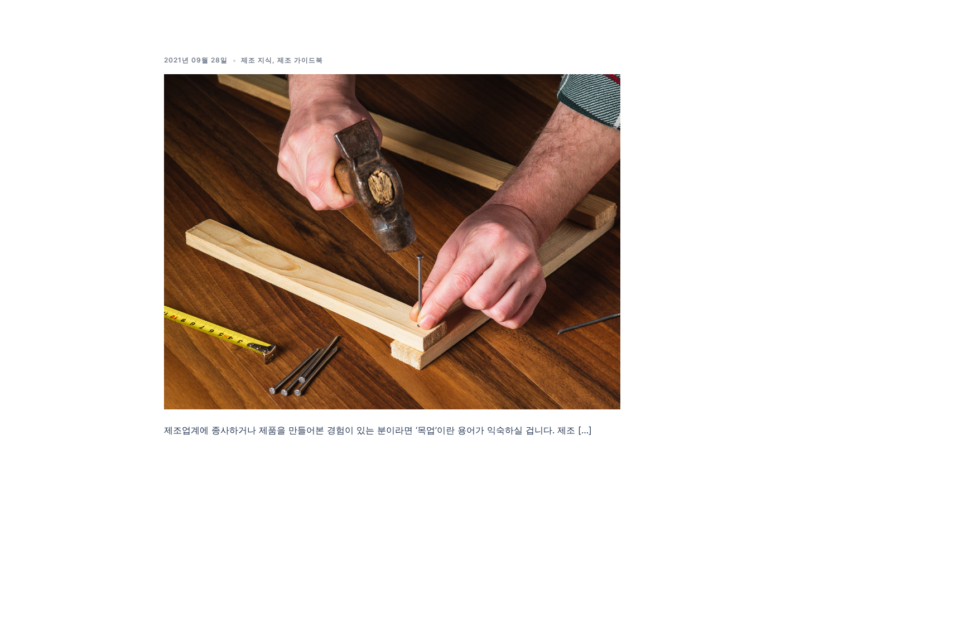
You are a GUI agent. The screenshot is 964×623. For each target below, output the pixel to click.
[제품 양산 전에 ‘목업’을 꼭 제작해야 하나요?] (392, 241)
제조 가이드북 (300, 60)
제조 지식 (256, 60)
